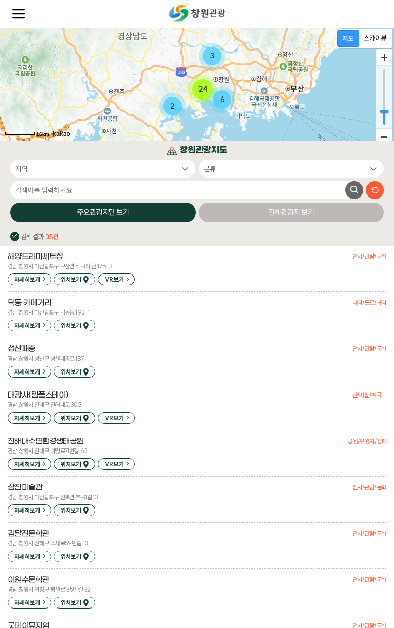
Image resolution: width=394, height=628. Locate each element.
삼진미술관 (25, 487)
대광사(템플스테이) (38, 395)
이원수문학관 (28, 579)
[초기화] (375, 190)
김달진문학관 (28, 533)
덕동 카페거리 (29, 302)
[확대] (384, 57)
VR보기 (114, 279)
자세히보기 (27, 279)
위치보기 (71, 279)
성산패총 (21, 349)
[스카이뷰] (375, 38)
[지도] (348, 38)
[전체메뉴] (18, 14)
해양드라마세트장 (35, 256)
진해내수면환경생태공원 (46, 441)
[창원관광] (197, 13)
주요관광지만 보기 (103, 212)
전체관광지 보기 (291, 212)
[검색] (354, 190)
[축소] (384, 136)
